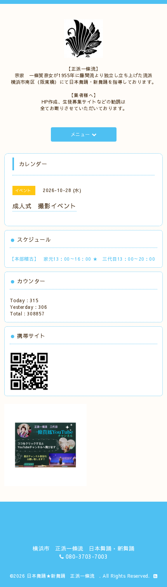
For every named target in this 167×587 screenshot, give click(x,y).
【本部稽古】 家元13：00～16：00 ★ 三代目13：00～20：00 (82, 259)
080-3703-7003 (87, 556)
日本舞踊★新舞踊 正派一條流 (63, 576)
